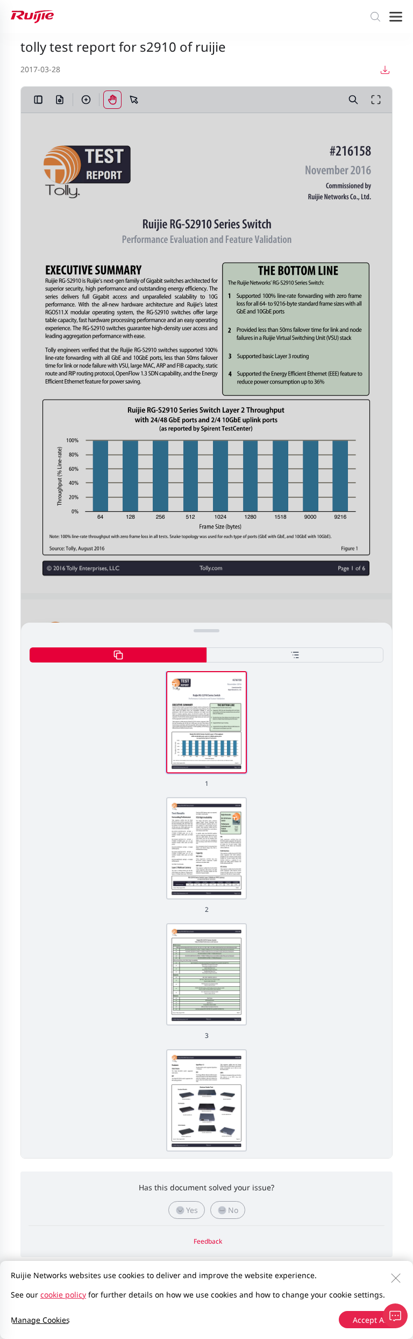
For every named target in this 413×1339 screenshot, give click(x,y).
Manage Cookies (40, 1320)
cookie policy (63, 1294)
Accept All (370, 1320)
